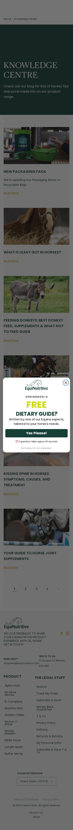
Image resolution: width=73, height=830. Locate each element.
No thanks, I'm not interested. (36, 448)
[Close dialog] (66, 383)
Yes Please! (36, 433)
